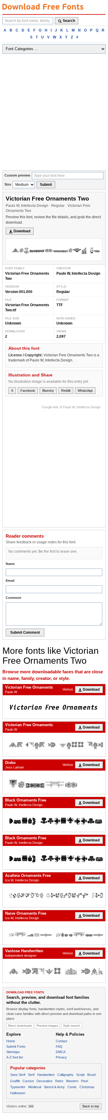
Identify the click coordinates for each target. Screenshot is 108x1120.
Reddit (65, 390)
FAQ (59, 1046)
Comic (72, 1087)
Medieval (34, 1087)
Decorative (44, 1081)
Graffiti (15, 1081)
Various (67, 689)
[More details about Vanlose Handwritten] (54, 970)
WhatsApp (85, 390)
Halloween (17, 1093)
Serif (31, 1074)
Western (72, 1081)
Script (80, 1074)
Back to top (90, 1106)
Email (10, 580)
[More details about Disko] (54, 782)
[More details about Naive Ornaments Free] (54, 933)
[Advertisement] (54, 113)
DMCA (60, 1052)
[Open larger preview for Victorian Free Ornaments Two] (54, 250)
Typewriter (18, 1087)
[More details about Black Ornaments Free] (54, 820)
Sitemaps (13, 1052)
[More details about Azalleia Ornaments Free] (54, 895)
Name (10, 564)
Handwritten (46, 1074)
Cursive (28, 1081)
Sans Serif (17, 1074)
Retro (59, 1081)
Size (7, 184)
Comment (13, 597)
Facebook (27, 390)
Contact (61, 1041)
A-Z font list (14, 1057)
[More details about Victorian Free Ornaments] (54, 707)
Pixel (84, 1081)
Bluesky (48, 390)
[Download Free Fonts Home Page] (42, 7)
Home (10, 1041)
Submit (46, 185)
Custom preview (17, 175)
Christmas (87, 1087)
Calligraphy (65, 1074)
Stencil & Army (54, 1087)
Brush (91, 1074)
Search (69, 21)
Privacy (61, 1057)
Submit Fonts (16, 1046)
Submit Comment (25, 632)
